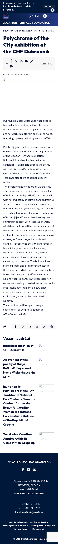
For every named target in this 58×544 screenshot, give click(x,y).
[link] (52, 10)
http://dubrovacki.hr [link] (14, 314)
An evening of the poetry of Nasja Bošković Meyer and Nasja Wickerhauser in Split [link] (19, 368)
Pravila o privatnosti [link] (13, 6)
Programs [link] (49, 391)
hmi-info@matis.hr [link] (32, 512)
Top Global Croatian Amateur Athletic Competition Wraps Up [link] (19, 439)
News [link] (6, 74)
